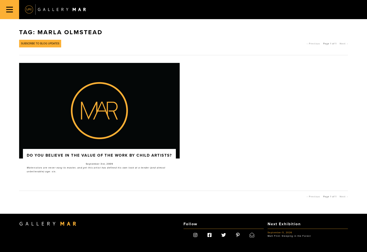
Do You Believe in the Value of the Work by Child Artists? (99, 155)
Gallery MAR (55, 9)
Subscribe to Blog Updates (40, 43)
